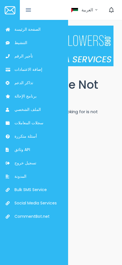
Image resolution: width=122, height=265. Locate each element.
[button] (85, 10)
